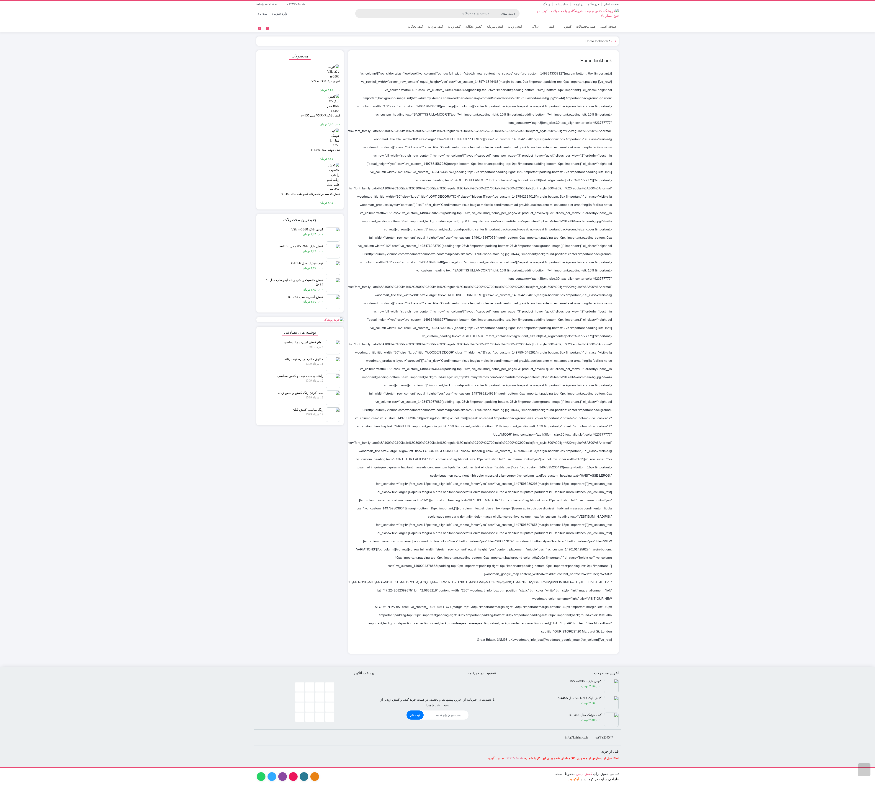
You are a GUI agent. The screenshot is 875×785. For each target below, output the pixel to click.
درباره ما (577, 4)
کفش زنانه (515, 26)
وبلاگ (546, 4)
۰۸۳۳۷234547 (296, 4)
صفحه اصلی (611, 4)
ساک (535, 26)
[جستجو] (359, 13)
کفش (567, 26)
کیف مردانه (435, 26)
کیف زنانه (454, 26)
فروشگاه (593, 4)
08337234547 (514, 758)
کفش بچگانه (473, 26)
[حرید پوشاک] (300, 319)
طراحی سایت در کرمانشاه (600, 779)
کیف (551, 26)
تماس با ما (561, 4)
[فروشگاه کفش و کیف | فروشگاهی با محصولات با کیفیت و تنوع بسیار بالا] (575, 13)
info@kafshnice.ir (268, 4)
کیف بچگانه (415, 26)
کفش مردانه (494, 26)
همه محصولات (585, 26)
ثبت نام (415, 715)
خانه (613, 41)
